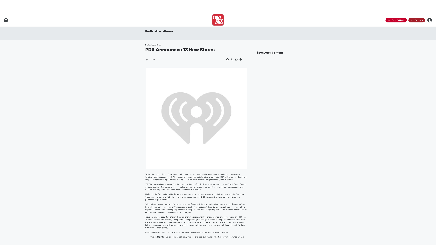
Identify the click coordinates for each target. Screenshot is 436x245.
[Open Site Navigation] (6, 20)
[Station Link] (218, 20)
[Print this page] (240, 59)
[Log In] (429, 20)
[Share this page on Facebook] (227, 59)
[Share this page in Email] (236, 59)
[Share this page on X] (231, 59)
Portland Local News (159, 31)
